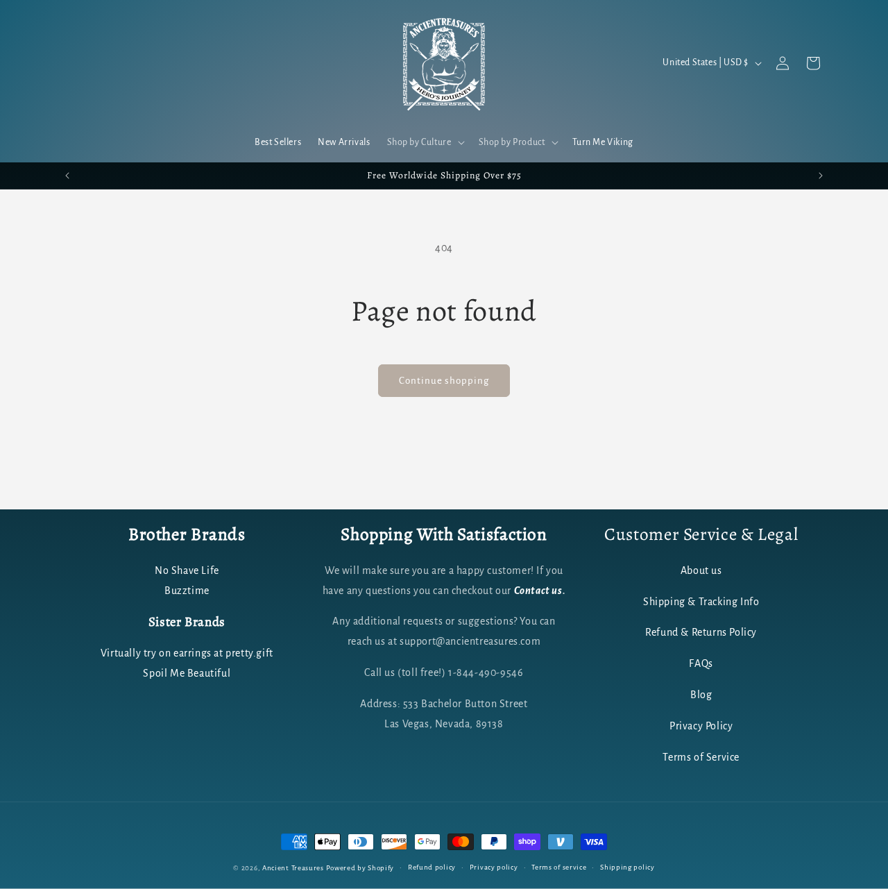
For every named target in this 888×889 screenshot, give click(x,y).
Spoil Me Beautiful (186, 673)
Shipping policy (627, 867)
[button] (424, 142)
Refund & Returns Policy (701, 632)
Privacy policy (494, 867)
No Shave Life (187, 570)
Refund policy (432, 867)
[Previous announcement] (67, 175)
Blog (701, 694)
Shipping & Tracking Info (701, 601)
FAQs (700, 663)
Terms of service (558, 867)
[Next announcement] (820, 175)
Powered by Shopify (360, 868)
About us (701, 570)
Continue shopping (444, 380)
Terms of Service (701, 757)
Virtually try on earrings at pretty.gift (187, 653)
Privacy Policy (701, 725)
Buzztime (187, 590)
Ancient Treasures (293, 868)
